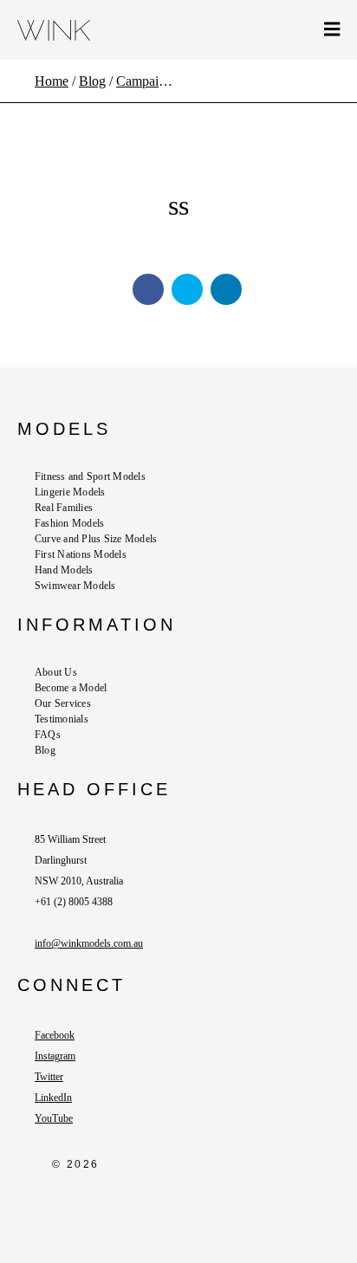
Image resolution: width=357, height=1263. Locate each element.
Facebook (55, 1035)
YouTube (54, 1118)
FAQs (48, 735)
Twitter (49, 1077)
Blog (45, 750)
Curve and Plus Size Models (96, 539)
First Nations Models (81, 554)
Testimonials (61, 719)
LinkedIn (53, 1097)
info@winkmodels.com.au (89, 943)
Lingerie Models (70, 492)
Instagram (55, 1056)
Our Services (63, 703)
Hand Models (64, 570)
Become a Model (71, 688)
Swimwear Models (75, 586)
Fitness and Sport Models (90, 476)
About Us (56, 672)
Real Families (64, 508)
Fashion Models (69, 523)
